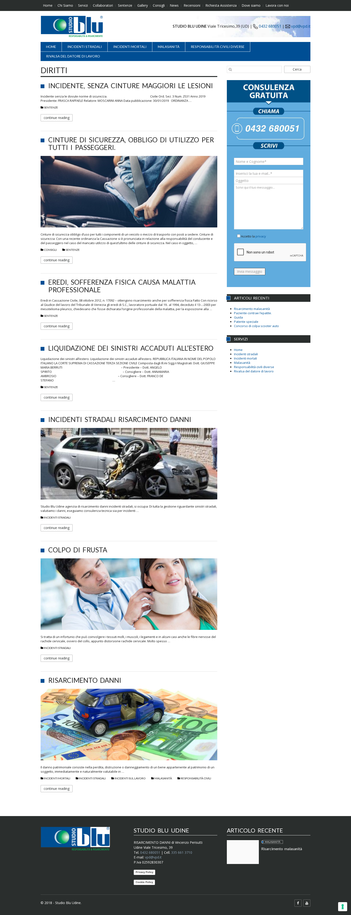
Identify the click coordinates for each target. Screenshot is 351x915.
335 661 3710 (181, 852)
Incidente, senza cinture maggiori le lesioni (130, 86)
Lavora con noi (277, 5)
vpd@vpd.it (300, 26)
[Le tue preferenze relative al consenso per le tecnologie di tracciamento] (342, 906)
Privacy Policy (144, 872)
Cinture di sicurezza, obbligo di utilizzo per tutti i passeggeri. (131, 143)
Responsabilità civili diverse (218, 47)
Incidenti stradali (84, 47)
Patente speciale (246, 321)
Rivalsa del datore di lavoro (73, 56)
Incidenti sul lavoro (130, 778)
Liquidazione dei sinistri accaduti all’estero (130, 348)
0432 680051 (269, 26)
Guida (238, 317)
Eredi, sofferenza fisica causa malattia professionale (122, 286)
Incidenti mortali (130, 47)
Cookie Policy (144, 882)
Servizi (83, 5)
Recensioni (192, 5)
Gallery (142, 5)
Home (48, 5)
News (174, 5)
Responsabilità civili (196, 778)
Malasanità (169, 47)
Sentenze (125, 5)
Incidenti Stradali (57, 517)
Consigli (159, 5)
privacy (260, 236)
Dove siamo (251, 5)
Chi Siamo (65, 5)
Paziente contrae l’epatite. (253, 313)
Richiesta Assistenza (221, 5)
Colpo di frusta (77, 550)
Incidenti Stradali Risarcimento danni (119, 419)
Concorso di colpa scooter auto (256, 326)
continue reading (56, 117)
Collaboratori (103, 5)
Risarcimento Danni (84, 680)
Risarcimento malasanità (252, 309)
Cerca (297, 69)
